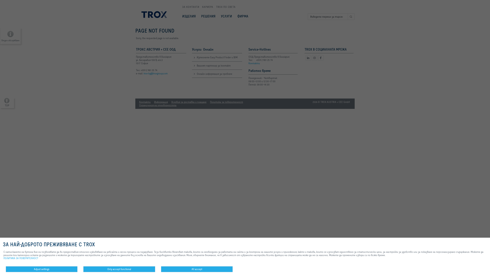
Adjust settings (41, 269)
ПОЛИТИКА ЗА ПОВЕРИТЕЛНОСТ (20, 258)
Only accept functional (119, 269)
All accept (197, 269)
